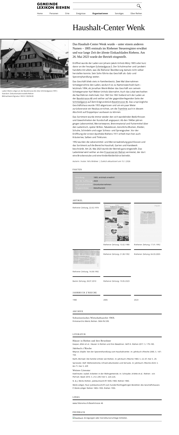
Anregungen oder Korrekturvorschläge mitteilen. (106, 418)
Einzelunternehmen (102, 184)
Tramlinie (122, 108)
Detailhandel (99, 188)
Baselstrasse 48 (85, 98)
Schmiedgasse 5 (104, 66)
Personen (54, 13)
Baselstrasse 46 (120, 101)
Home (40, 13)
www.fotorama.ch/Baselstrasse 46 (88, 403)
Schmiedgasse (80, 101)
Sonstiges (119, 13)
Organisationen (100, 13)
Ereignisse (81, 13)
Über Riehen (136, 13)
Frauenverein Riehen (114, 152)
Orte (67, 13)
